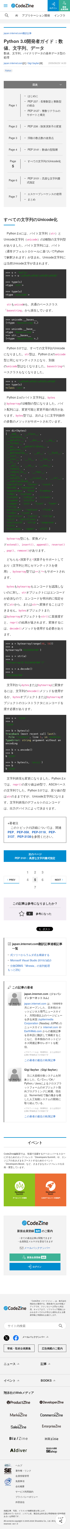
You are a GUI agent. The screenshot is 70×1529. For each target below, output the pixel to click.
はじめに (33, 96)
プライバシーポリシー (26, 1496)
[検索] (7, 15)
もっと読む (14, 969)
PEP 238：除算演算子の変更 (44, 126)
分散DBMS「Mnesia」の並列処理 (30, 966)
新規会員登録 (36, 1257)
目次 (35, 84)
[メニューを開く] (5, 5)
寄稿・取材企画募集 (19, 1348)
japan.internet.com (13, 63)
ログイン (36, 1266)
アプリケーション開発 (36, 15)
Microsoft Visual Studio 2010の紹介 (31, 960)
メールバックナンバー (37, 1248)
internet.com (50, 1027)
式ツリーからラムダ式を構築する (29, 955)
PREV (12, 879)
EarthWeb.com (33, 1031)
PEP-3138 (24, 836)
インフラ (59, 15)
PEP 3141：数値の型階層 (43, 149)
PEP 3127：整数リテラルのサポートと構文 (43, 112)
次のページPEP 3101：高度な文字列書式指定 (35, 856)
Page (13, 105)
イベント (10, 1380)
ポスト (46, 929)
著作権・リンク (23, 1470)
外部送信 (19, 1502)
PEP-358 (23, 832)
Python (8, 70)
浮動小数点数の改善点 (41, 138)
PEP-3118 (39, 832)
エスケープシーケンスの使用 (45, 194)
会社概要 (19, 1486)
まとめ (31, 199)
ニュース (10, 1364)
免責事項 (19, 1481)
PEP (11, 832)
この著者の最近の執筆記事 (40, 1060)
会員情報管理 (22, 1475)
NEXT (58, 879)
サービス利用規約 (24, 1491)
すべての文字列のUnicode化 (44, 161)
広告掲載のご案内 (52, 1348)
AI (16, 15)
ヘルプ (18, 1465)
